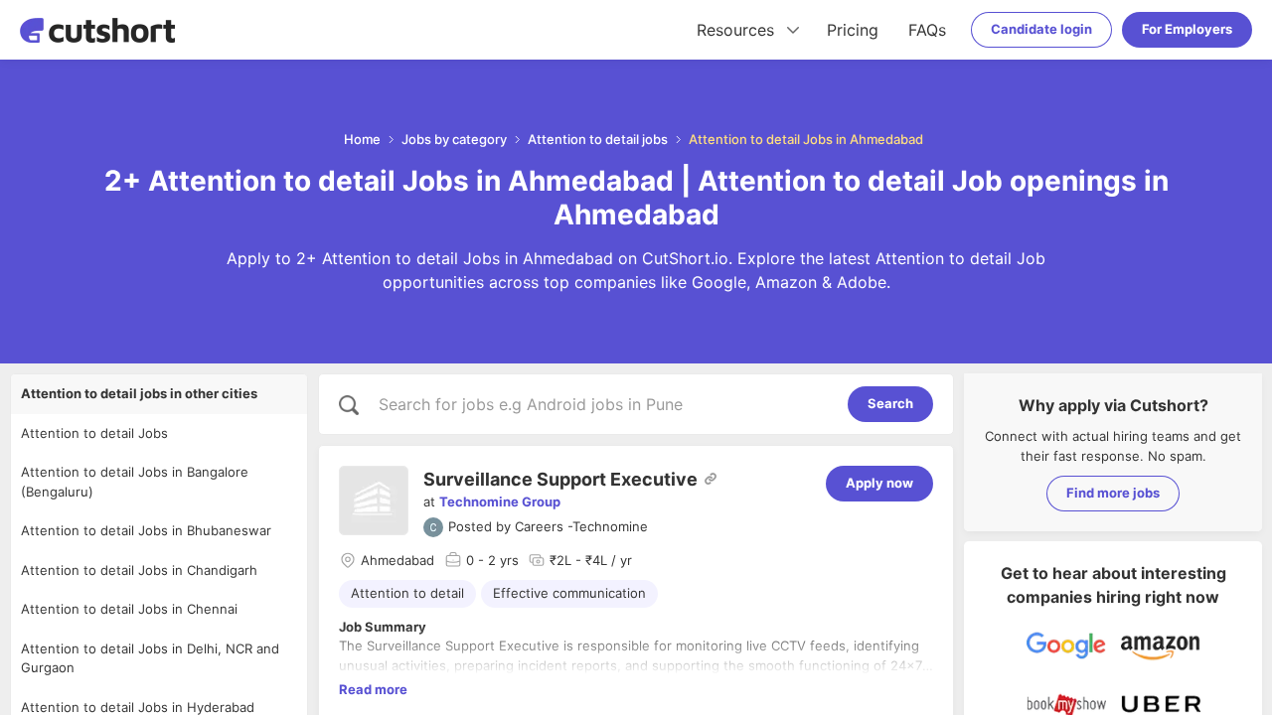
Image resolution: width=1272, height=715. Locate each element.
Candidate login (1041, 29)
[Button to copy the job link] (710, 479)
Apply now (879, 483)
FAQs (927, 30)
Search (890, 403)
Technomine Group (499, 501)
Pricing (852, 30)
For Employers (1187, 29)
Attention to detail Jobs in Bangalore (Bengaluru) (134, 482)
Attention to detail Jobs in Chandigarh (139, 570)
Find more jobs (1113, 492)
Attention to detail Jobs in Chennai (129, 609)
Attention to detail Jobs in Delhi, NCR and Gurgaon (150, 658)
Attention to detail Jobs (94, 433)
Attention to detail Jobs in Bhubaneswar (146, 530)
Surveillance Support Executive (560, 479)
